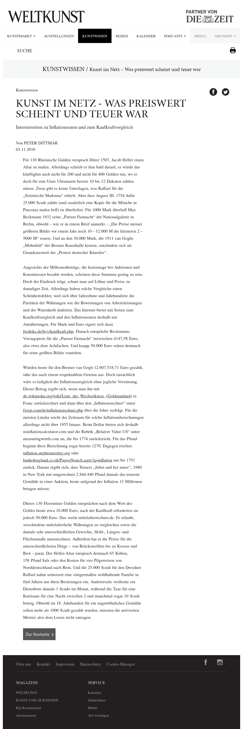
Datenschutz (90, 664)
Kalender (146, 35)
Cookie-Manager (121, 664)
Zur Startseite (37, 634)
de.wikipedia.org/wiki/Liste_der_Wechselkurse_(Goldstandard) (77, 396)
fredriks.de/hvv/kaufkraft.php (48, 331)
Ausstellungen (59, 35)
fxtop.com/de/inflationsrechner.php (53, 410)
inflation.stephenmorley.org (46, 453)
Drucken (233, 50)
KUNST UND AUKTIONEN (37, 700)
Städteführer (97, 700)
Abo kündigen (98, 715)
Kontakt (43, 664)
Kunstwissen (94, 35)
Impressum (65, 664)
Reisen (122, 35)
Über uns (23, 664)
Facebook (211, 90)
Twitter (223, 90)
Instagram (220, 662)
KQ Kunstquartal (28, 707)
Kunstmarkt (20, 35)
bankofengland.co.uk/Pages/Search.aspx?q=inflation (67, 460)
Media (200, 35)
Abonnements (26, 715)
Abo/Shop (224, 35)
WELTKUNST (26, 692)
